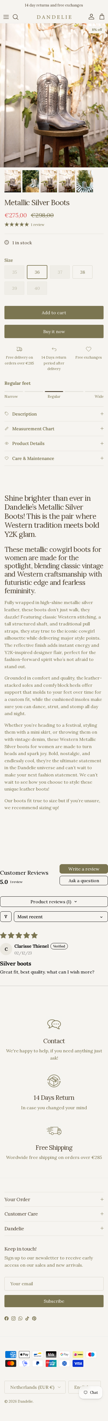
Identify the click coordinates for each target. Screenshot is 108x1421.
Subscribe (54, 1301)
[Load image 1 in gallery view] (54, 95)
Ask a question (84, 880)
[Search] (18, 17)
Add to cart (54, 312)
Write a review (83, 869)
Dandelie (25, 1401)
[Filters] (6, 916)
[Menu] (6, 17)
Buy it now (54, 331)
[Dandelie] (54, 17)
